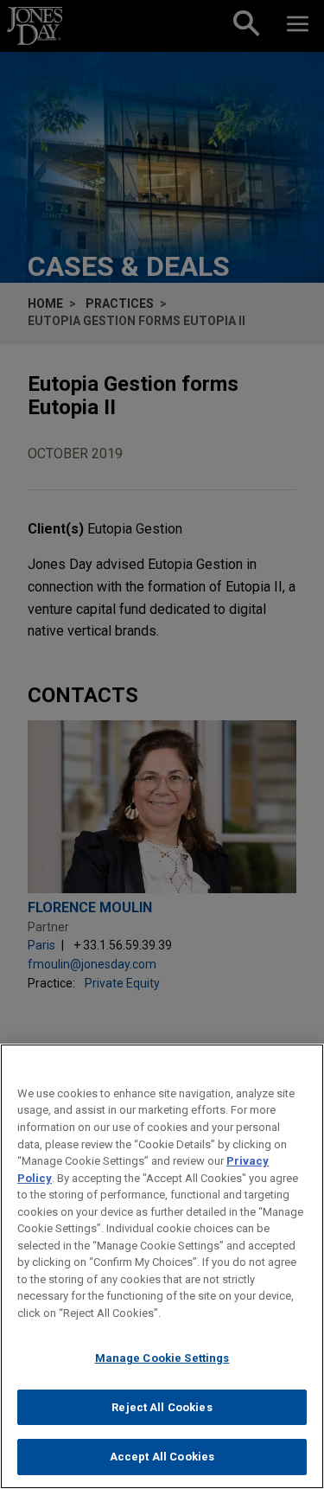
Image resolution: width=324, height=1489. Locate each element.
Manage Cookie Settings (162, 1358)
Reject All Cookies (161, 1407)
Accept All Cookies (162, 1456)
